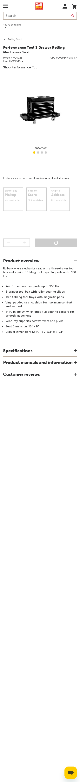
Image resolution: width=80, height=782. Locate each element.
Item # (12, 61)
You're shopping (12, 24)
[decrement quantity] (8, 243)
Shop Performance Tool (20, 67)
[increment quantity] (25, 243)
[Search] (73, 15)
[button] (65, 6)
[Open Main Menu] (5, 6)
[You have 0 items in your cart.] (74, 6)
